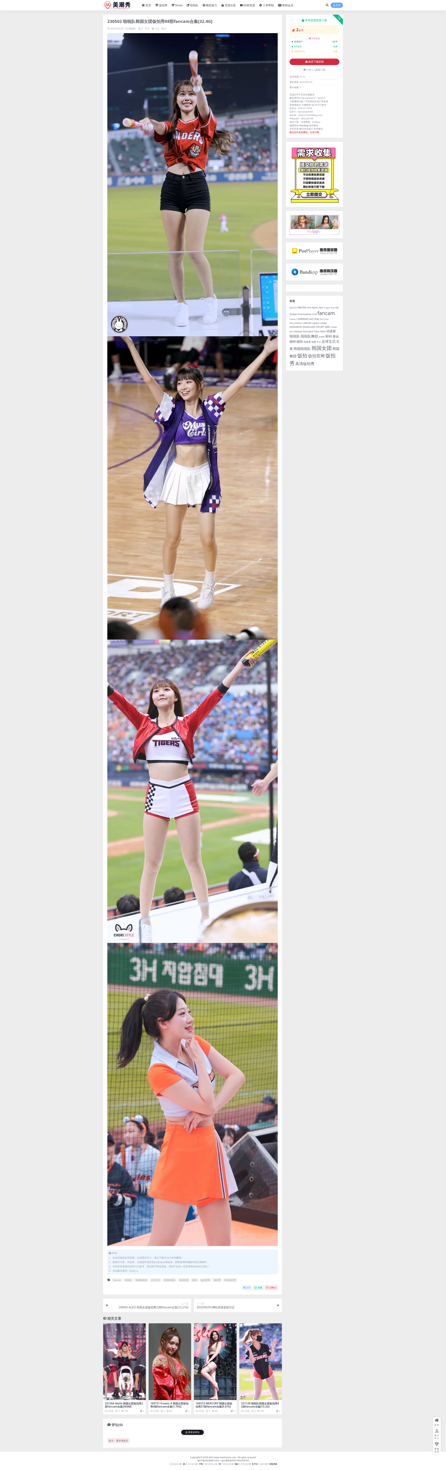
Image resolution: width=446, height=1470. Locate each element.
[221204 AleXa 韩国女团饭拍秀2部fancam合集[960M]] (124, 1361)
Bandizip (304, 125)
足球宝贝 (155, 1280)
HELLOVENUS (296, 323)
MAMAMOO (296, 326)
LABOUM (306, 323)
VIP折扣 (316, 38)
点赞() (272, 1287)
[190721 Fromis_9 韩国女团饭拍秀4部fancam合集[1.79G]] (170, 1361)
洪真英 (307, 341)
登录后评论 (193, 1432)
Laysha (315, 323)
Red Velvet (308, 331)
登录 (338, 5)
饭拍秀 (163, 5)
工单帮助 (268, 5)
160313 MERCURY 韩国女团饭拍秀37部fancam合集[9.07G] (214, 1405)
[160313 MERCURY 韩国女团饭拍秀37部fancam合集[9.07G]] (215, 1361)
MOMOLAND (309, 326)
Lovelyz (323, 323)
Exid (314, 314)
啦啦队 (194, 5)
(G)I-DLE (293, 307)
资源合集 (230, 5)
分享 (248, 1287)
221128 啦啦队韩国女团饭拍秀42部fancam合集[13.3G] (260, 1405)
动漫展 (331, 331)
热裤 (314, 341)
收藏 (260, 1287)
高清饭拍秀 (230, 1280)
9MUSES (302, 307)
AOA (309, 307)
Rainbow (298, 331)
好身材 (322, 336)
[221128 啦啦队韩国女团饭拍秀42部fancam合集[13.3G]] (260, 1361)
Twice (317, 331)
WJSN (323, 331)
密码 (328, 336)
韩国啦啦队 (169, 1280)
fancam (117, 1280)
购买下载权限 (316, 61)
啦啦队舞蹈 (141, 1280)
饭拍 (194, 1280)
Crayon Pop (329, 307)
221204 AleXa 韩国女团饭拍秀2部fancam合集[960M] (124, 1405)
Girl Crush (324, 319)
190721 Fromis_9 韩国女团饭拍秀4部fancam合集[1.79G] (169, 1405)
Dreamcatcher (305, 314)
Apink (315, 307)
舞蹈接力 (211, 5)
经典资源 (249, 5)
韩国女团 (183, 1280)
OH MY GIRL (323, 326)
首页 (148, 5)
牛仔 (319, 342)
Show (178, 5)
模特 (300, 341)
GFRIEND (303, 319)
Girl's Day (314, 319)
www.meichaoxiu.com (225, 1457)
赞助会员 (287, 5)
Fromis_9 (293, 319)
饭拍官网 (205, 1280)
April (320, 307)
